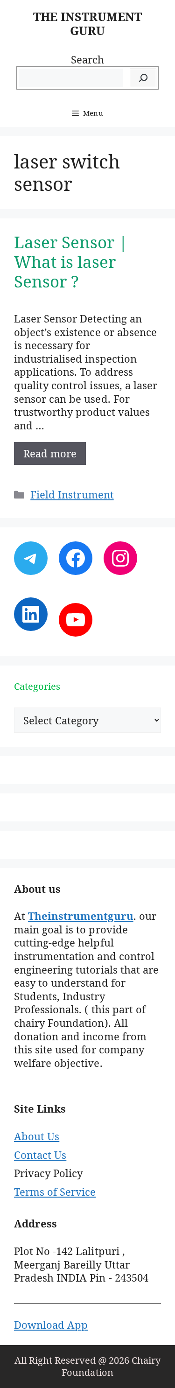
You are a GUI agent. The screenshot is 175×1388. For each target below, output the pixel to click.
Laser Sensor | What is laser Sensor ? (71, 261)
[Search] (143, 78)
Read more (50, 453)
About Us (36, 1136)
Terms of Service (55, 1192)
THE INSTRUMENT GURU (87, 23)
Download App (51, 1325)
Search (87, 59)
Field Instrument (71, 494)
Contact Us (40, 1155)
